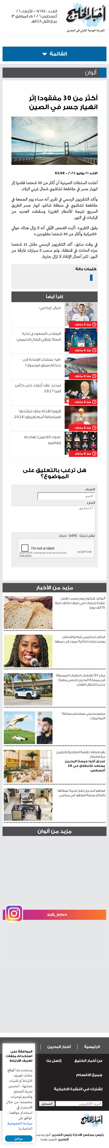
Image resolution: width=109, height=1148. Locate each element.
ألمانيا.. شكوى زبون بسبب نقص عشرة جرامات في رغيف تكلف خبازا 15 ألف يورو (80, 602)
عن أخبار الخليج (88, 1061)
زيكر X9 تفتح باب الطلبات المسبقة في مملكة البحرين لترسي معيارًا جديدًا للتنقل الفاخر (80, 679)
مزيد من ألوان (54, 831)
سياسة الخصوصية (19, 1123)
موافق (18, 1138)
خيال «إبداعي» (50, 308)
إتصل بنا (53, 1061)
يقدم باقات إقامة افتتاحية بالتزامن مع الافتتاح (80, 761)
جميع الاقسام (89, 1075)
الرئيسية (92, 1047)
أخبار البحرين (59, 1047)
